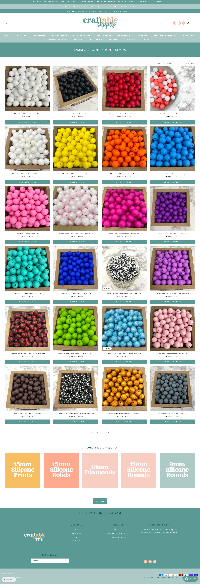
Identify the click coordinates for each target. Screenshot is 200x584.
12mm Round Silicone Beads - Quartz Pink (172, 354)
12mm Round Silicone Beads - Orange (124, 174)
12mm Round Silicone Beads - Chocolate (27, 414)
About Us (76, 533)
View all (100, 501)
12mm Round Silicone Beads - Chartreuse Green (75, 354)
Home (76, 530)
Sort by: (158, 63)
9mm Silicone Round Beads (176, 491)
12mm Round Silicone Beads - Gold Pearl (124, 414)
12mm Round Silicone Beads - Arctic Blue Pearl (124, 354)
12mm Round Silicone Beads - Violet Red (124, 234)
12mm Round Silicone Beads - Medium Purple (172, 294)
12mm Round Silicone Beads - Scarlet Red (124, 114)
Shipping (118, 530)
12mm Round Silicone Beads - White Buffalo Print (76, 414)
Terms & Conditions (118, 537)
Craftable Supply (158, 578)
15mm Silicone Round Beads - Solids (61, 492)
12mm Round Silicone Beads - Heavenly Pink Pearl (76, 234)
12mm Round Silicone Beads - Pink (27, 234)
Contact (76, 541)
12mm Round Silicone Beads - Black (76, 114)
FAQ (76, 537)
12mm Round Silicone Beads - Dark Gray (172, 414)
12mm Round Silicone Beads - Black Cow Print (124, 294)
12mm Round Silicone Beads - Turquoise (27, 294)
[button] (6, 23)
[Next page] (108, 432)
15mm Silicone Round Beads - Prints (23, 492)
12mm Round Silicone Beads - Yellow (75, 174)
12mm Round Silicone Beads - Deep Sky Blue (172, 174)
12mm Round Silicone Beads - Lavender (172, 234)
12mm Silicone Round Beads (137, 491)
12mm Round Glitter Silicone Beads (172, 114)
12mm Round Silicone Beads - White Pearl (27, 174)
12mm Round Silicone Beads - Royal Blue (76, 294)
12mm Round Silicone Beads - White (27, 114)
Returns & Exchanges (118, 533)
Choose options (27, 122)
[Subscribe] (65, 560)
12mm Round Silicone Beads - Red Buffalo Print (28, 354)
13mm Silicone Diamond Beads (99, 491)
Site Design (173, 578)
